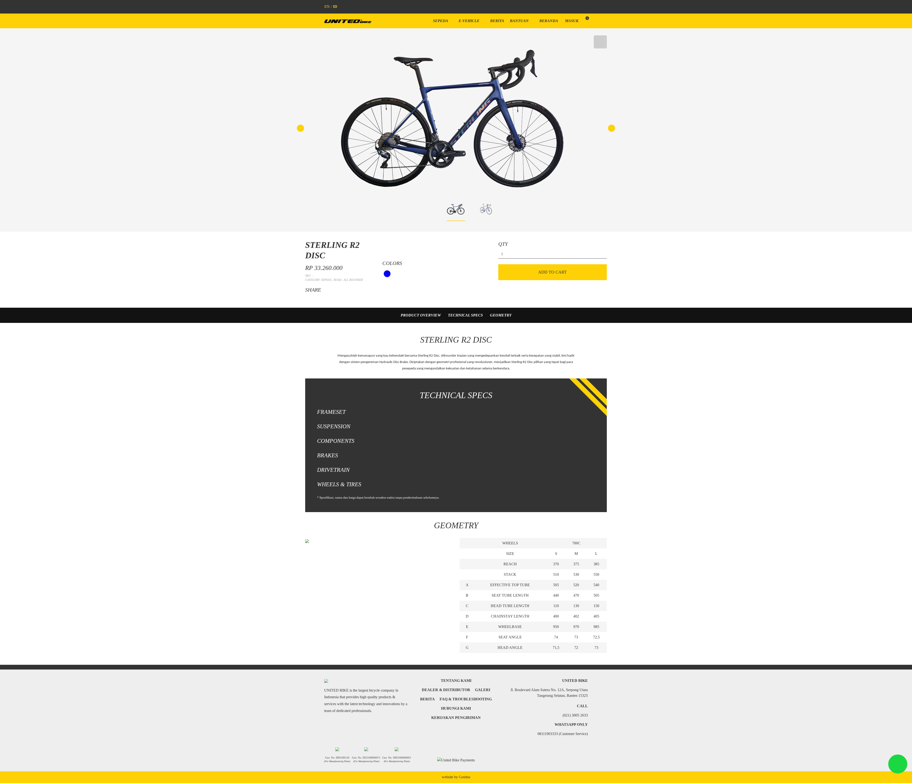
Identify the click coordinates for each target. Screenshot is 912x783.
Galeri (482, 690)
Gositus (464, 777)
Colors (392, 263)
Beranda (548, 21)
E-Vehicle (469, 21)
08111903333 (562, 734)
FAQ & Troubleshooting (466, 699)
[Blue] (387, 273)
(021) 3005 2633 (575, 715)
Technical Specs (465, 315)
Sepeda (441, 21)
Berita (497, 21)
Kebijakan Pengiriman (456, 718)
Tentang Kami (456, 681)
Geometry (501, 315)
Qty (503, 244)
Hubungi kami (456, 708)
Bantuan (520, 21)
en (327, 7)
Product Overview (421, 315)
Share (313, 290)
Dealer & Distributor (446, 690)
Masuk (572, 21)
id (335, 7)
